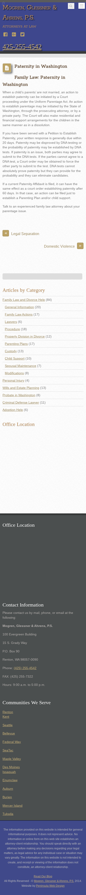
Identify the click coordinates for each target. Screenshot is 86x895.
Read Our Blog (43, 876)
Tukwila (8, 814)
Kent (6, 716)
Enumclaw (10, 780)
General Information (19, 307)
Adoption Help (13, 410)
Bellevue (9, 733)
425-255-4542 (22, 46)
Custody (11, 351)
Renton (8, 712)
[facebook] (6, 34)
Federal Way (12, 742)
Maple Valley (12, 759)
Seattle (8, 725)
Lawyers (11, 322)
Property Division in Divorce (25, 336)
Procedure (12, 329)
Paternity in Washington (40, 66)
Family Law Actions (19, 314)
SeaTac (8, 750)
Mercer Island (12, 805)
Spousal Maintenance (20, 366)
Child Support (15, 358)
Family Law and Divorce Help (24, 300)
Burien (7, 797)
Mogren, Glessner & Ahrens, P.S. (54, 881)
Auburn (8, 788)
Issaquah (9, 772)
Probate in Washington (19, 395)
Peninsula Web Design (50, 885)
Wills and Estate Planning (21, 388)
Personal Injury (13, 380)
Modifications (14, 373)
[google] (14, 34)
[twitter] (22, 34)
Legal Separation (22, 233)
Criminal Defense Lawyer (21, 402)
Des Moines (11, 767)
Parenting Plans (16, 344)
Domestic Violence (63, 245)
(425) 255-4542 (25, 668)
